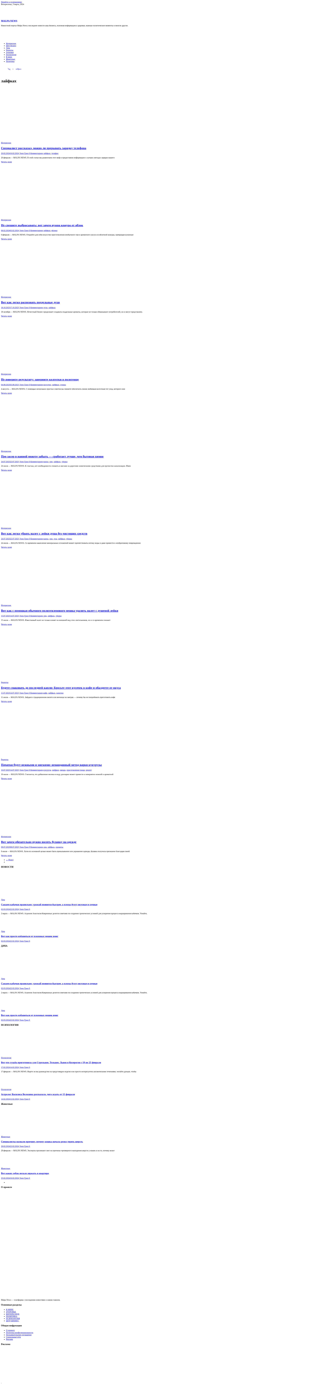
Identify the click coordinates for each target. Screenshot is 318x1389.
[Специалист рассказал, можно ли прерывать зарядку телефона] (50, 141)
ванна (45, 462)
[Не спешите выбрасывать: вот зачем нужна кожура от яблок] (50, 218)
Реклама (9, 1339)
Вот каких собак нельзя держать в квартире (25, 1173)
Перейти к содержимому (11, 2)
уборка (64, 462)
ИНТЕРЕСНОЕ (12, 1314)
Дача (8, 48)
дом (51, 462)
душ (55, 539)
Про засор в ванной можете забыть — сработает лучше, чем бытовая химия (52, 456)
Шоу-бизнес (11, 46)
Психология (11, 55)
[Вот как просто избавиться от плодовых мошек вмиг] (14, 927)
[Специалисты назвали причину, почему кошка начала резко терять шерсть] (30, 1132)
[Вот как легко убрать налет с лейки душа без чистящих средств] (50, 526)
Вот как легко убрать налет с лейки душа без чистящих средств (44, 533)
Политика (10, 61)
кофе (45, 693)
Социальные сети (13, 1337)
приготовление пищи (76, 770)
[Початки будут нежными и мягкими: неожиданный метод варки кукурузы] (50, 757)
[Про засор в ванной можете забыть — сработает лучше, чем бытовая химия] (50, 449)
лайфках (46, 153)
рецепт (89, 770)
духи (45, 308)
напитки (59, 693)
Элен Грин (24, 153)
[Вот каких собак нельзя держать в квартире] (14, 1164)
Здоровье (10, 52)
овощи (63, 770)
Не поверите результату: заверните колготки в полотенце (40, 379)
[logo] (159, 1298)
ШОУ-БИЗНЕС (12, 1321)
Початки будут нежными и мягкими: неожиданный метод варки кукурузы (51, 764)
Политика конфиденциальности (19, 1333)
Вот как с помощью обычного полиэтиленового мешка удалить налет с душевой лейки (59, 610)
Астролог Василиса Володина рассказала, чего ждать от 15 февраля (38, 1094)
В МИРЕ (9, 1310)
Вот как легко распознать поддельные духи (30, 302)
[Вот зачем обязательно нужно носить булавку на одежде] (50, 834)
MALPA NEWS (9, 21)
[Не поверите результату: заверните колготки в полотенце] (50, 372)
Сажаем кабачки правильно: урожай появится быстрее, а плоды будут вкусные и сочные (49, 904)
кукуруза (47, 770)
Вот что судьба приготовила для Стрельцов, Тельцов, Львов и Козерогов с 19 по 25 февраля (51, 1062)
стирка (63, 385)
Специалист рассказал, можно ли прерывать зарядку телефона (43, 148)
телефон (54, 153)
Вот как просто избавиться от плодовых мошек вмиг (29, 936)
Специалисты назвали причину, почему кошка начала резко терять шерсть (42, 1141)
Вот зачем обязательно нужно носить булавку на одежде (38, 842)
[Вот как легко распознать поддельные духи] (50, 295)
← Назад (9, 860)
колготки (47, 385)
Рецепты (9, 50)
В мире (9, 57)
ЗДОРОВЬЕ (11, 1312)
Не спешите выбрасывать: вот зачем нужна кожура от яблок (42, 225)
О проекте (10, 1330)
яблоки (54, 230)
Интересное (11, 43)
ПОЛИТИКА (11, 1316)
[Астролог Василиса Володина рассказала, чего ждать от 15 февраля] (14, 1085)
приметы (59, 847)
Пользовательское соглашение (19, 1335)
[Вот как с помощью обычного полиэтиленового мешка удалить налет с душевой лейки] (50, 603)
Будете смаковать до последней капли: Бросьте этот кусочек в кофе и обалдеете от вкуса (61, 687)
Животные (10, 59)
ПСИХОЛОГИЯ (13, 1318)
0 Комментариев (36, 153)
